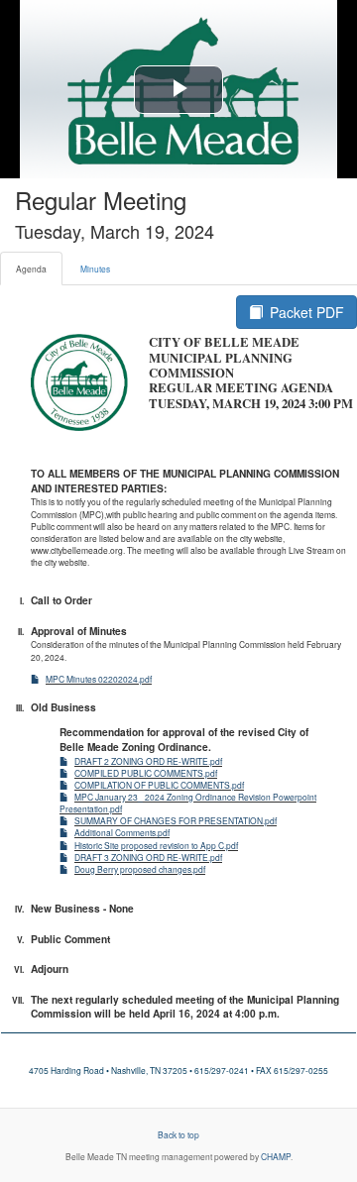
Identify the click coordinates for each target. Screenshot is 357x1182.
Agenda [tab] (31, 268)
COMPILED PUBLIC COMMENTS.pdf (145, 773)
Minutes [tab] (95, 268)
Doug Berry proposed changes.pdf (139, 869)
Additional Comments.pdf (122, 832)
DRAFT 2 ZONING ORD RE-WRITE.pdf (148, 761)
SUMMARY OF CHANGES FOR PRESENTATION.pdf (175, 820)
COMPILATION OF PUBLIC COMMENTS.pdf (159, 785)
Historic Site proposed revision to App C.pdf (156, 845)
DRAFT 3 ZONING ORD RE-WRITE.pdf (148, 857)
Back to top (178, 1134)
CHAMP (276, 1156)
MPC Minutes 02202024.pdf (99, 679)
